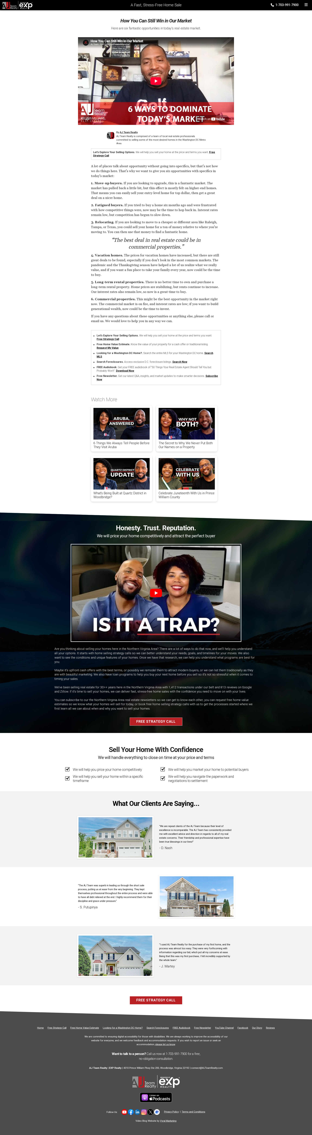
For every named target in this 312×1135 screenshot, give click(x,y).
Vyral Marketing (168, 1120)
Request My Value (108, 347)
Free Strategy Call (108, 339)
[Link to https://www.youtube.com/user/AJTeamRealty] (124, 1112)
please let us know (165, 1044)
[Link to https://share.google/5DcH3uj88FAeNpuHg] (157, 1112)
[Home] (16, 4)
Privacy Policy (171, 1111)
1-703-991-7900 (287, 5)
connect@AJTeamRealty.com (207, 1067)
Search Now (179, 361)
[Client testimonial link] (115, 837)
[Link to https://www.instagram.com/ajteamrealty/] (144, 1112)
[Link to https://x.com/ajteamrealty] (150, 1112)
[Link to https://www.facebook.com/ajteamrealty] (131, 1112)
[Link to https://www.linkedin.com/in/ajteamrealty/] (137, 1112)
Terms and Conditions (193, 1111)
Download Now (125, 370)
